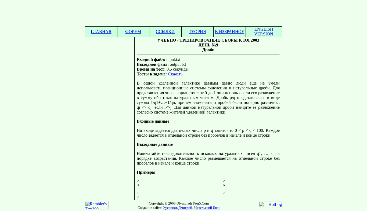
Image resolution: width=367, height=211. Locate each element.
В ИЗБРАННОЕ (229, 31)
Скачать (175, 74)
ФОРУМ (133, 31)
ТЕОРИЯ (197, 31)
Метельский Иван (207, 208)
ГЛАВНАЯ (101, 31)
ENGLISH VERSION (263, 31)
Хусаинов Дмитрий (177, 208)
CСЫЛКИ (165, 31)
